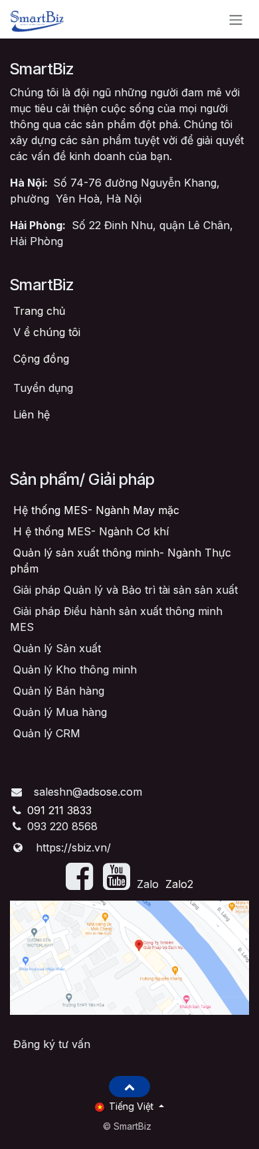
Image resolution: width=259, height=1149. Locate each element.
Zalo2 (179, 884)
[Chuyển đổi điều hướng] (235, 19)
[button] (129, 1086)
